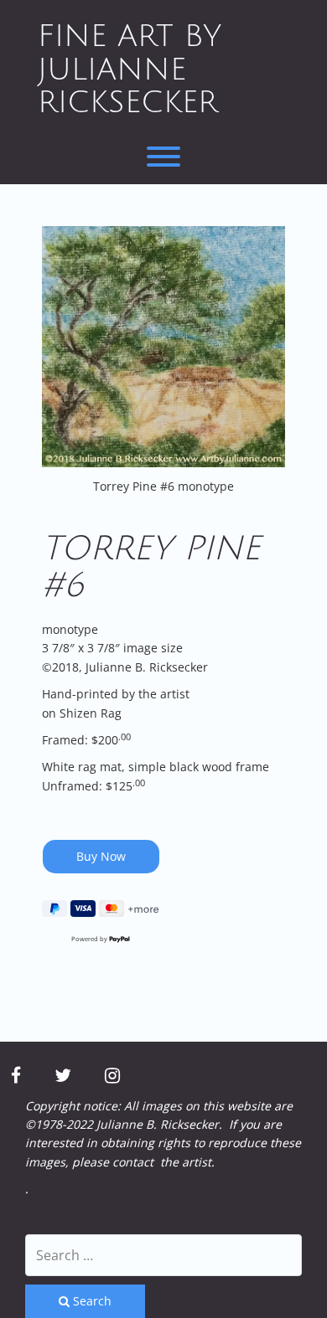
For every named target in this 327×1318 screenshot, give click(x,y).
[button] (163, 347)
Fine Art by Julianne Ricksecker (129, 69)
